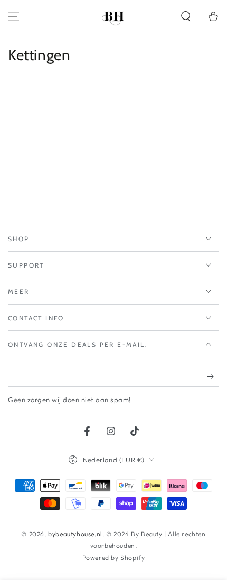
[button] (186, 16)
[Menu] (13, 16)
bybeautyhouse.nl (75, 534)
